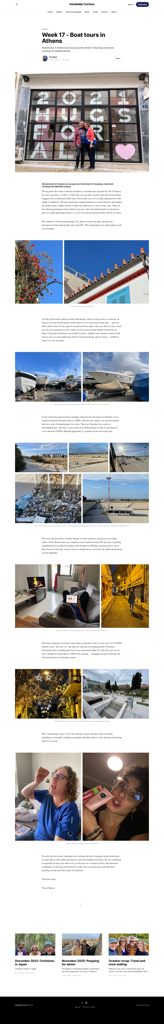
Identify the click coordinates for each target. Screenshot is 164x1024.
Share (118, 58)
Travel (95, 12)
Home (50, 12)
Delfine (59, 12)
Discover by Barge (73, 12)
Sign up (77, 1007)
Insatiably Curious (82, 4)
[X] (82, 1003)
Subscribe (142, 4)
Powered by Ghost (142, 1005)
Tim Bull (53, 57)
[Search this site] (17, 4)
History (104, 12)
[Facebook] (86, 1003)
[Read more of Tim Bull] (45, 58)
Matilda (45, 29)
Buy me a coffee (89, 1007)
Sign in (131, 4)
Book (87, 12)
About (113, 12)
